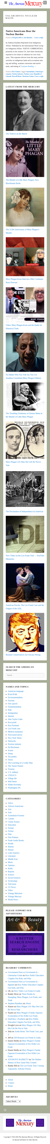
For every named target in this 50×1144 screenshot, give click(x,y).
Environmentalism (15, 697)
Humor (11, 850)
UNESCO (12, 775)
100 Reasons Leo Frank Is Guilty (27, 1038)
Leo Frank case (14, 728)
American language (16, 691)
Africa (10, 803)
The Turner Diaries (15, 766)
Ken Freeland (13, 725)
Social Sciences (14, 878)
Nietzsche (12, 741)
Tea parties (12, 756)
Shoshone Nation (28, 76)
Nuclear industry (17, 74)
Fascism (11, 700)
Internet (11, 716)
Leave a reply (38, 38)
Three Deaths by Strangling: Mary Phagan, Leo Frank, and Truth (25, 997)
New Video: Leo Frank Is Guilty (27, 991)
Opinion (11, 865)
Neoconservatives (15, 735)
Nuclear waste (28, 74)
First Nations (16, 72)
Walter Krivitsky (14, 785)
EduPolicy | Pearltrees (17, 1019)
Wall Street (12, 781)
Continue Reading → (28, 66)
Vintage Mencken (15, 893)
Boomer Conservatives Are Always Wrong (23, 655)
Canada (11, 819)
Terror (10, 760)
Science (11, 875)
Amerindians (30, 72)
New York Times (15, 738)
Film (10, 834)
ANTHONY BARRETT (18, 1059)
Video (10, 890)
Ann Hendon (28, 38)
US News (12, 887)
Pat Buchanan (13, 747)
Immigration (13, 713)
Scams (10, 750)
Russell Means (17, 76)
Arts (9, 809)
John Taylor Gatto (15, 719)
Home (10, 1086)
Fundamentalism (14, 707)
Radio (10, 868)
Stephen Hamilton (15, 1003)
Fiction (10, 831)
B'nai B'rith (12, 694)
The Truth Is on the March (16, 134)
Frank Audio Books (16, 840)
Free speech (12, 704)
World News (13, 899)
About (28, 1003)
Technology (12, 881)
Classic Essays (14, 822)
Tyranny (11, 769)
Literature (12, 856)
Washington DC (14, 788)
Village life (12, 778)
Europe (11, 828)
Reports (11, 871)
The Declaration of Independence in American (24, 511)
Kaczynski (12, 722)
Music (10, 862)
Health (10, 843)
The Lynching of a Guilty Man (20, 763)
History (11, 847)
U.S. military (13, 772)
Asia (10, 812)
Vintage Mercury (15, 896)
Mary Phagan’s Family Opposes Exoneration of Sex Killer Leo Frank (24, 1044)
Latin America (13, 853)
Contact (11, 1083)
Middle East (13, 859)
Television (12, 884)
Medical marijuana (15, 732)
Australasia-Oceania (16, 815)
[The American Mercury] (25, 4)
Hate (10, 710)
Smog (10, 753)
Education (12, 825)
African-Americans (15, 806)
